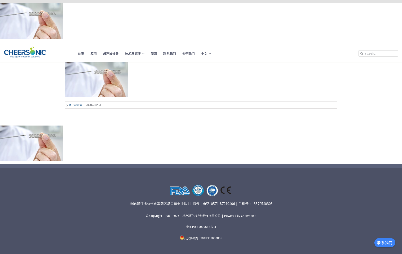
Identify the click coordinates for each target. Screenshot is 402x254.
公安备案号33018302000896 (203, 238)
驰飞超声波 (75, 105)
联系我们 (384, 243)
